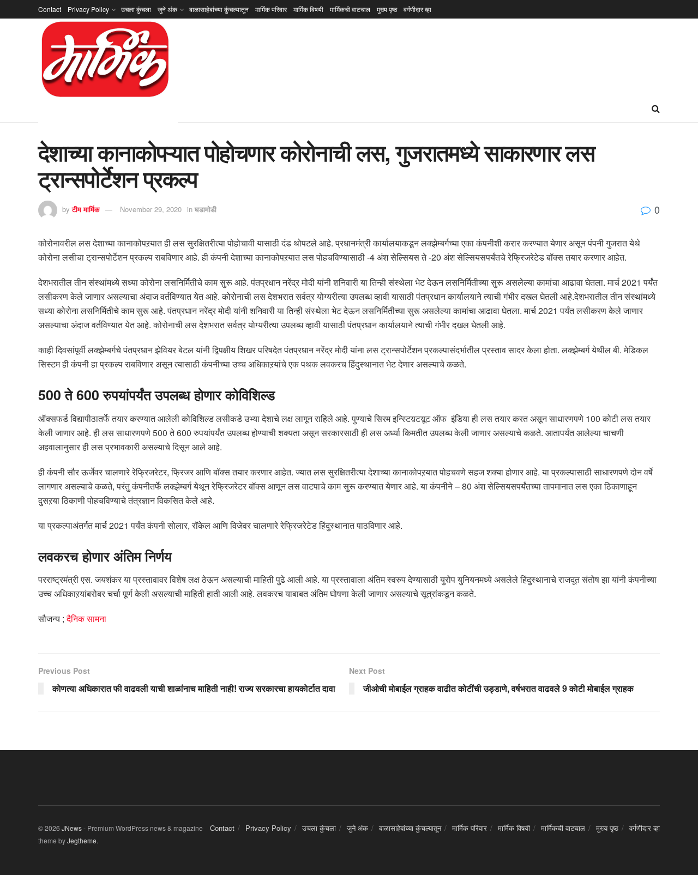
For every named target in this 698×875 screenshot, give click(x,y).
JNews (72, 827)
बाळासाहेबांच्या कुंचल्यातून (219, 9)
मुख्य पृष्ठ (387, 9)
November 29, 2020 (151, 209)
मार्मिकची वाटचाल (350, 9)
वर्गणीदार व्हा (417, 9)
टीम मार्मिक (86, 209)
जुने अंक (167, 9)
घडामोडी (205, 209)
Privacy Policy (88, 9)
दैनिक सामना (88, 618)
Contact (49, 9)
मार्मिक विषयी (308, 9)
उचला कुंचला (136, 9)
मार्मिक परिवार (271, 9)
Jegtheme (82, 840)
